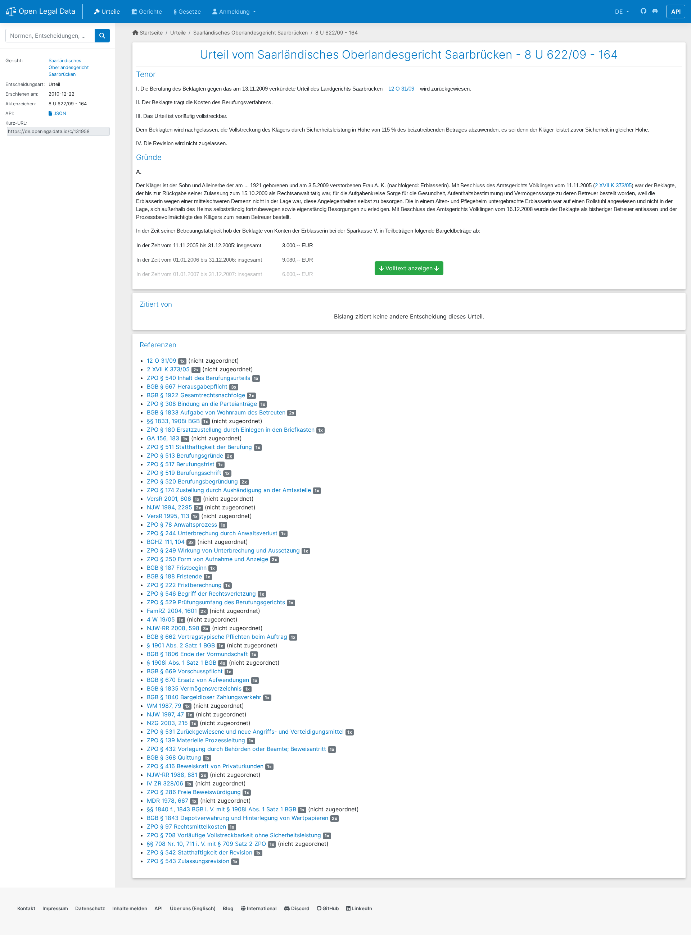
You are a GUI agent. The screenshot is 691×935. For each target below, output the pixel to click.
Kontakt (26, 908)
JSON (59, 113)
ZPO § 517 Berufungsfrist (180, 464)
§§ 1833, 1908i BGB (173, 421)
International (261, 908)
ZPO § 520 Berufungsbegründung (192, 481)
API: (9, 113)
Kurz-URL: (16, 123)
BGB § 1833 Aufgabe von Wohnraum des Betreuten (216, 412)
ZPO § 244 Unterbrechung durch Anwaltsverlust (212, 533)
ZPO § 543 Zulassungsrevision (188, 861)
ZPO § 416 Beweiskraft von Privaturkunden (205, 766)
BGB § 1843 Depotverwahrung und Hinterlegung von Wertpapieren (237, 817)
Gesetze (187, 11)
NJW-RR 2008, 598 (173, 628)
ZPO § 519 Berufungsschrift (184, 472)
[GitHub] (643, 11)
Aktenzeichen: (20, 103)
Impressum (55, 908)
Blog (228, 908)
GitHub (330, 908)
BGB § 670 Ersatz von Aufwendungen (198, 679)
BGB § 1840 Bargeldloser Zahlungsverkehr (204, 697)
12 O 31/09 (401, 89)
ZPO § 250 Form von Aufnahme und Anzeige (207, 559)
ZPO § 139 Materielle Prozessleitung (196, 740)
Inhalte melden (129, 908)
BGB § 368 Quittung (174, 757)
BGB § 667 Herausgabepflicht (187, 386)
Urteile (110, 11)
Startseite (151, 32)
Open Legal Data (46, 11)
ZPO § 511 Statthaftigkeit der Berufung (199, 446)
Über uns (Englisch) (193, 908)
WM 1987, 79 (164, 705)
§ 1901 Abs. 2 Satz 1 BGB (181, 645)
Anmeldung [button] (234, 11)
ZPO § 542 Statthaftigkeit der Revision (199, 852)
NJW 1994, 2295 (169, 507)
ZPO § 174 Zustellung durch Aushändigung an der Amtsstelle (229, 490)
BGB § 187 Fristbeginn (177, 567)
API (676, 11)
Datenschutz (90, 908)
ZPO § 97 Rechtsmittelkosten (186, 826)
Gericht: (14, 60)
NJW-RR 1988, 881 (172, 774)
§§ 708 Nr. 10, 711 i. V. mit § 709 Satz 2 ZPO (206, 843)
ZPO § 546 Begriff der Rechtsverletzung (201, 593)
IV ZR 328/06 (165, 783)
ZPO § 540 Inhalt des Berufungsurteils (198, 377)
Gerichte (149, 11)
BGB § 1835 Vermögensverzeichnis (194, 688)
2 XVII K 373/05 (613, 185)
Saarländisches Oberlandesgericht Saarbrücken (69, 67)
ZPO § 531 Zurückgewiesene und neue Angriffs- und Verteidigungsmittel (245, 731)
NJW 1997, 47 (165, 714)
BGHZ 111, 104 (166, 541)
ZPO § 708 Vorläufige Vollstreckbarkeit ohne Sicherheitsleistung (234, 835)
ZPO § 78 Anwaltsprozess (182, 524)
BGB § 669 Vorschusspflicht (185, 671)
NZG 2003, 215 (167, 723)
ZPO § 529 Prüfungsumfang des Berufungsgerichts (216, 602)
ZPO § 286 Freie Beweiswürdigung (194, 792)
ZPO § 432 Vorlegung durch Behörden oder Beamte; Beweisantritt (236, 748)
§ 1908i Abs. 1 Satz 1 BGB (181, 662)
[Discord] (655, 11)
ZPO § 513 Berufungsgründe (185, 455)
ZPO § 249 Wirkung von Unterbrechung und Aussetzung (223, 550)
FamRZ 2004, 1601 (172, 610)
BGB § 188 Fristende (174, 576)
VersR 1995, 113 (168, 515)
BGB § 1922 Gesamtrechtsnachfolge (196, 395)
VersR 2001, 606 (169, 498)
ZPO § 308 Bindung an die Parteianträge (202, 403)
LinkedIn (361, 908)
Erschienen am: (22, 94)
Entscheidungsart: (25, 84)
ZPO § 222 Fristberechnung (184, 584)
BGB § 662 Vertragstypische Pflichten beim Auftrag (217, 636)
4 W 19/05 (161, 619)
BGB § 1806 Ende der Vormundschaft (197, 653)
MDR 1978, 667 (167, 800)
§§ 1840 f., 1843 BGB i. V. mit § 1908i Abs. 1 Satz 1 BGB (221, 809)
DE (620, 11)
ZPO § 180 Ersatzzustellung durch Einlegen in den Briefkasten (231, 429)
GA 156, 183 (163, 438)
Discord (300, 908)
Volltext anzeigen (409, 268)
